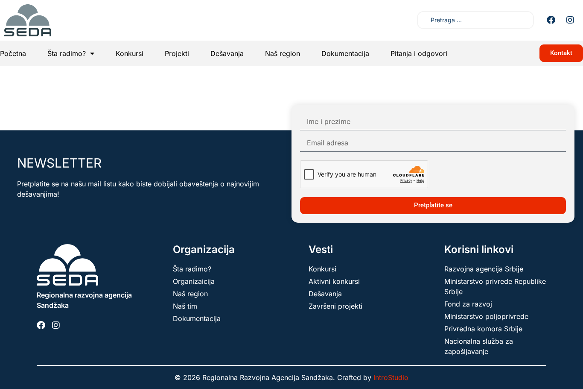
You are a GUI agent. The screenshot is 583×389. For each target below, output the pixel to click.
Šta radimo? (66, 53)
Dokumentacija (345, 53)
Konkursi (129, 53)
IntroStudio (390, 377)
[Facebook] (551, 20)
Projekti (177, 53)
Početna (13, 53)
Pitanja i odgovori (419, 53)
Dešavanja (227, 53)
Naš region (282, 53)
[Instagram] (570, 20)
